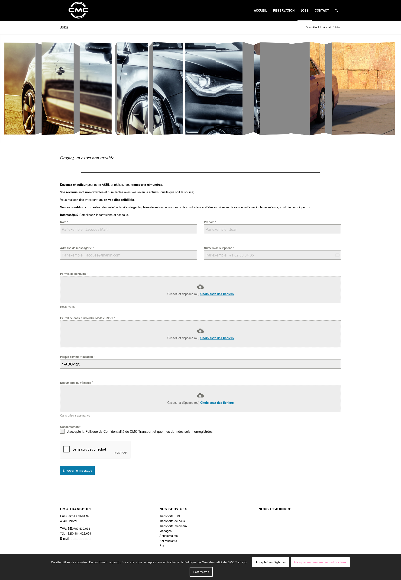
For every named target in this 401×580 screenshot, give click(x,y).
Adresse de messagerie (77, 248)
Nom (64, 222)
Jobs (64, 27)
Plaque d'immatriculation (77, 356)
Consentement (70, 426)
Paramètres (201, 572)
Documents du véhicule (76, 382)
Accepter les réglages (270, 562)
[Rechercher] (336, 10)
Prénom (210, 222)
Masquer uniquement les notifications (320, 562)
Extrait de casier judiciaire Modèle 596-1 (87, 318)
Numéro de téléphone (219, 248)
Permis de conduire (74, 273)
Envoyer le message (77, 470)
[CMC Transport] (78, 10)
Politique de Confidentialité (104, 431)
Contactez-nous (81, 538)
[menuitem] (260, 10)
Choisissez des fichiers (217, 294)
